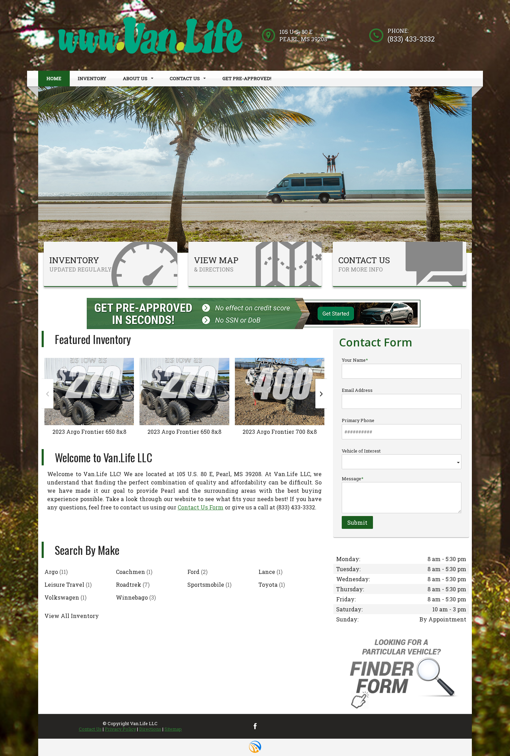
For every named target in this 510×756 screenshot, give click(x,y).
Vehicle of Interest (361, 451)
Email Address (357, 390)
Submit (357, 522)
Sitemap (173, 729)
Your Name (354, 360)
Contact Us (90, 729)
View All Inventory (71, 615)
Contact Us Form (200, 507)
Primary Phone (358, 420)
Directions (150, 729)
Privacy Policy (120, 729)
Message (351, 478)
